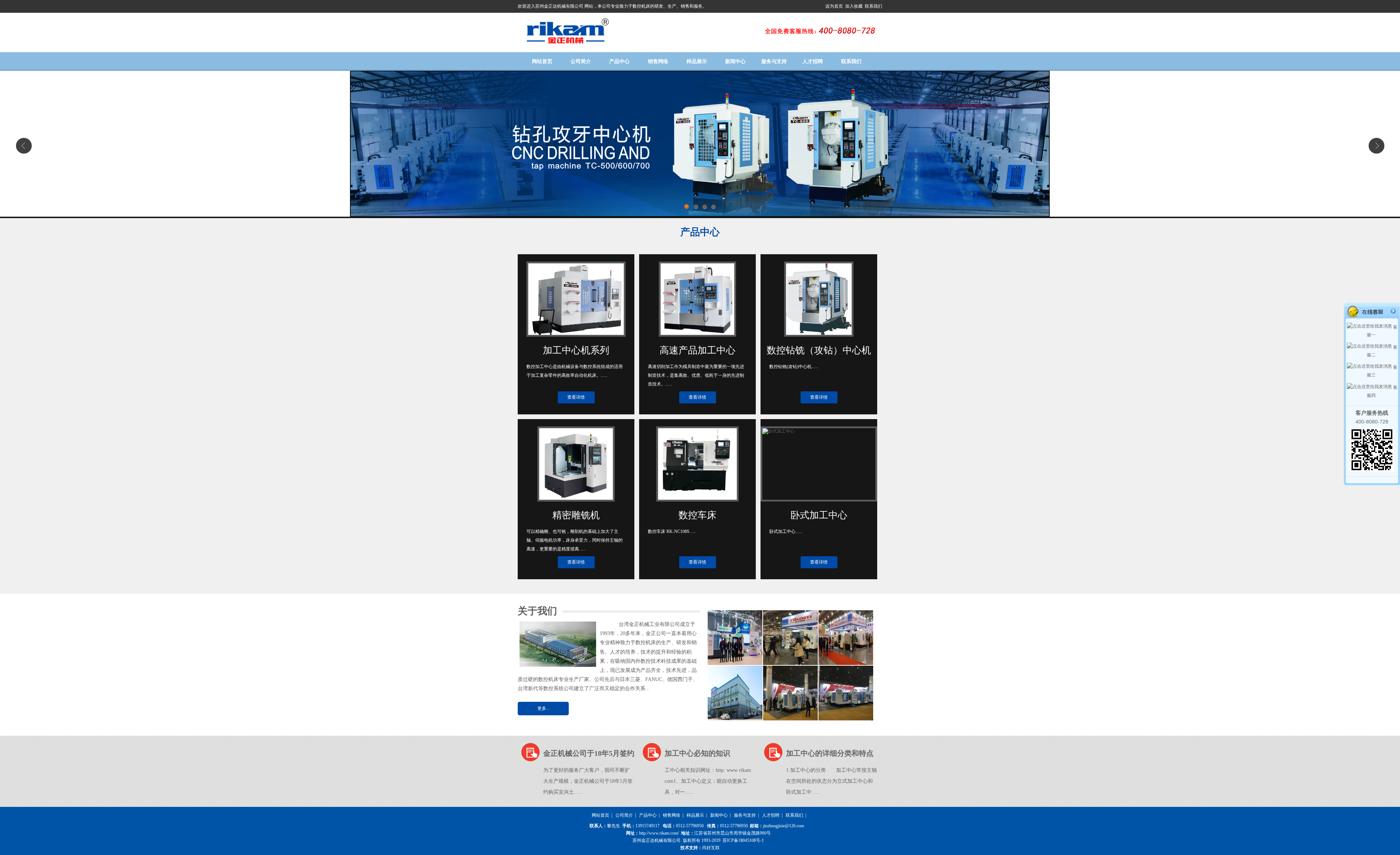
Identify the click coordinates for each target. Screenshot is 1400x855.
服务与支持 (774, 61)
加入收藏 (854, 6)
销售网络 (658, 61)
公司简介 (581, 61)
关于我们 (537, 611)
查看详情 (576, 397)
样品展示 (697, 61)
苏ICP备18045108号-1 (743, 840)
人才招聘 (812, 61)
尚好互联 (711, 847)
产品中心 (619, 61)
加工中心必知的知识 (697, 753)
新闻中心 (735, 61)
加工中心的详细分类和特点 (830, 753)
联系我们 (873, 6)
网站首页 (542, 61)
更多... (543, 708)
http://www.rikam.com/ (659, 833)
